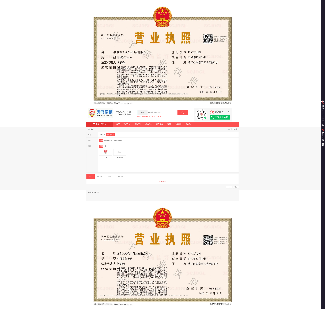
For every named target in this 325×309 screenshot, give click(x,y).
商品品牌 (159, 124)
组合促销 (148, 124)
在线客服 (178, 124)
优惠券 (188, 124)
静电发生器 (141, 116)
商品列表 (127, 124)
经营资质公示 (93, 192)
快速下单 (138, 124)
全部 (101, 135)
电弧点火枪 (118, 140)
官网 (169, 124)
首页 (118, 124)
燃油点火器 (149, 116)
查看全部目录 (101, 124)
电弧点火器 (157, 116)
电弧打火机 (108, 140)
